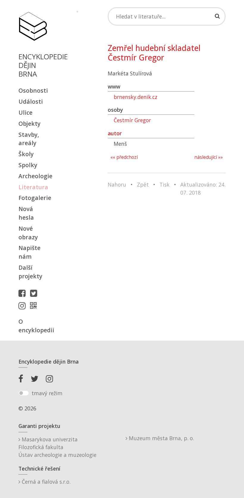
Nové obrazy (28, 232)
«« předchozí (124, 157)
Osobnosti (32, 90)
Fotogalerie (32, 198)
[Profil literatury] (35, 305)
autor (115, 133)
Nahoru (117, 184)
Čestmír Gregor (132, 120)
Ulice (25, 112)
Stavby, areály (28, 139)
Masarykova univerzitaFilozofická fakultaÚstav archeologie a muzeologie (57, 447)
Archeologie (32, 176)
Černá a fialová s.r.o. (45, 481)
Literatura (32, 187)
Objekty (29, 124)
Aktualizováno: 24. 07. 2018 (203, 188)
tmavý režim (47, 393)
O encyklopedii (32, 325)
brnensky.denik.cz (135, 96)
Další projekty (30, 271)
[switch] (23, 393)
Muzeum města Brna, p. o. (160, 438)
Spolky (27, 165)
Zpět (143, 184)
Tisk (164, 184)
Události (30, 101)
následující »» (208, 157)
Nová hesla (26, 213)
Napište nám (29, 252)
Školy (26, 154)
